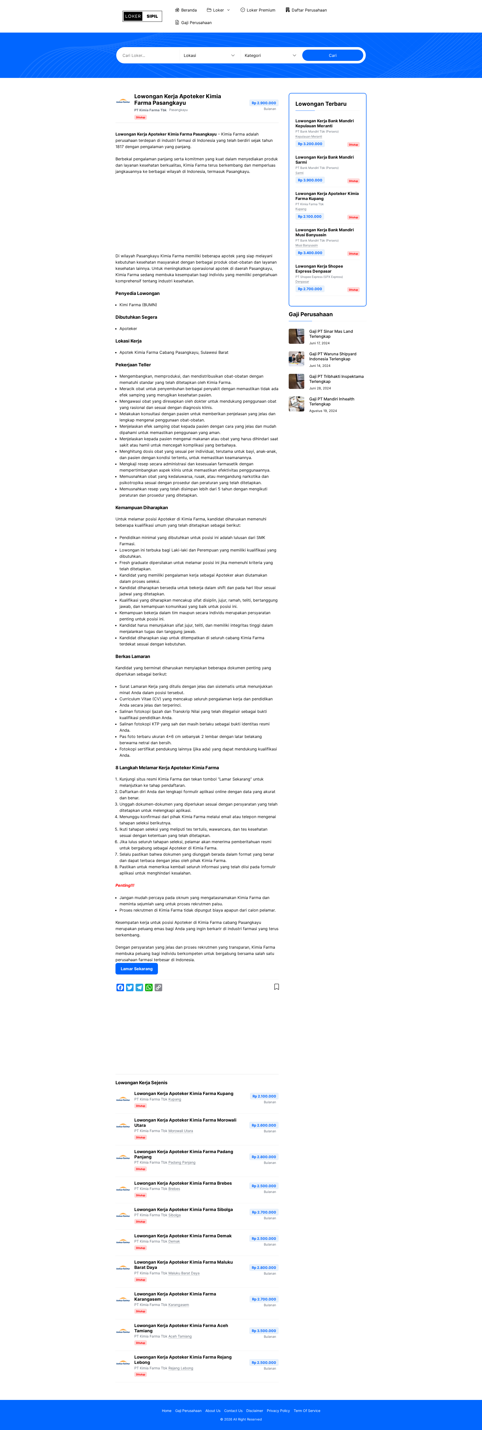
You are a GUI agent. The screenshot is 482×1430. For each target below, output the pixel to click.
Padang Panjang (182, 1162)
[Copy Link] (158, 987)
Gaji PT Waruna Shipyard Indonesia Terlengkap (332, 356)
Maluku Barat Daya (184, 1273)
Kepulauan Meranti (308, 136)
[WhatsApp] (149, 987)
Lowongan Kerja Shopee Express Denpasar (319, 268)
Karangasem (178, 1304)
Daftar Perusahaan (309, 10)
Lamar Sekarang (137, 968)
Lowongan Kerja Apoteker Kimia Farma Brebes (183, 1183)
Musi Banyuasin (306, 245)
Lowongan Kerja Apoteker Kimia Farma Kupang (183, 1093)
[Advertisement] (197, 216)
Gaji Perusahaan (196, 22)
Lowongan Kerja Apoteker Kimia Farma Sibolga (183, 1209)
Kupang (174, 1099)
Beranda (189, 10)
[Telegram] (139, 987)
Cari (333, 55)
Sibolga (174, 1215)
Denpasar (302, 281)
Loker (218, 10)
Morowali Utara (180, 1131)
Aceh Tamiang (180, 1336)
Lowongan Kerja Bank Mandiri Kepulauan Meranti (324, 123)
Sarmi (299, 172)
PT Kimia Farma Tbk (150, 110)
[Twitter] (130, 987)
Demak (174, 1241)
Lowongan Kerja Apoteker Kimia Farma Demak (183, 1235)
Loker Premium (261, 10)
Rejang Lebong (180, 1368)
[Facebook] (120, 987)
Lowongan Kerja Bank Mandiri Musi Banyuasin (324, 232)
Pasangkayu (178, 110)
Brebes (174, 1188)
